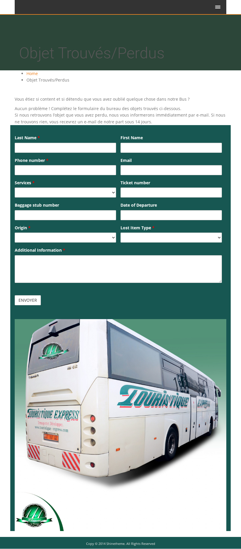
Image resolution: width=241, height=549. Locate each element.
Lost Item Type (137, 227)
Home (32, 73)
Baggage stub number (37, 205)
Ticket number (135, 182)
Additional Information (40, 250)
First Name (131, 137)
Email (126, 160)
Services (25, 182)
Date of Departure (138, 205)
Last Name (27, 137)
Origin (23, 227)
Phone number (31, 160)
